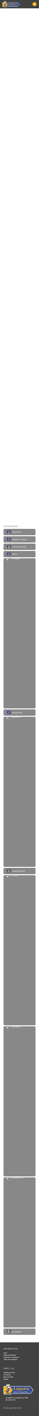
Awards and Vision (9, 1372)
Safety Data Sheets (10, 1355)
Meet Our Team (8, 1377)
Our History (7, 1375)
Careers (6, 1379)
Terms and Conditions (10, 1359)
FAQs (5, 1353)
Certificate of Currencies (11, 1357)
